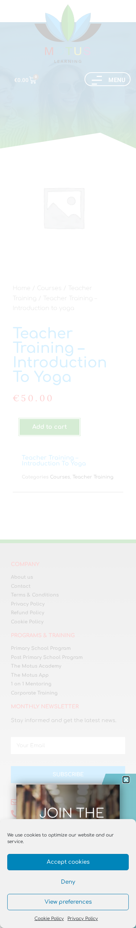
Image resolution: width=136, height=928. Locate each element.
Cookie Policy (49, 918)
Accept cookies (68, 862)
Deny (68, 882)
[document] (68, 464)
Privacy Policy (82, 918)
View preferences (68, 902)
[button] (126, 779)
